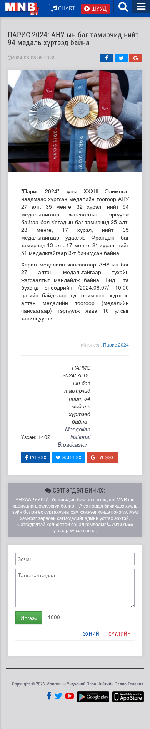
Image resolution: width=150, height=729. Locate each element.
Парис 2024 (116, 344)
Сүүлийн (119, 634)
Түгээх (37, 457)
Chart (66, 8)
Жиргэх (71, 457)
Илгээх (28, 618)
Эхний (91, 634)
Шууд (98, 8)
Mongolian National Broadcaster (74, 436)
